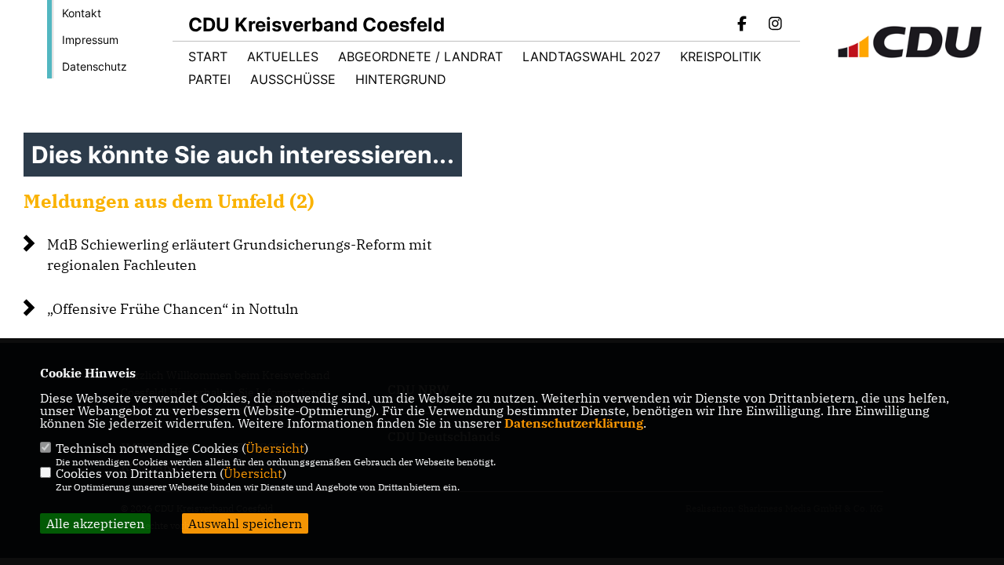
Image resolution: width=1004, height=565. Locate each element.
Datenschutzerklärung (573, 423)
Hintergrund (400, 79)
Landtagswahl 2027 (591, 56)
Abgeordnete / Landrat (420, 56)
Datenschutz (94, 66)
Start (207, 56)
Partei (209, 79)
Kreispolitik (720, 56)
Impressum (90, 39)
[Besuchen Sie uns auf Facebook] (742, 25)
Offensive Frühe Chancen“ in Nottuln (173, 309)
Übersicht (275, 448)
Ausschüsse (293, 79)
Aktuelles (282, 56)
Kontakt (81, 13)
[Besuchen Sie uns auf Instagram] (775, 25)
